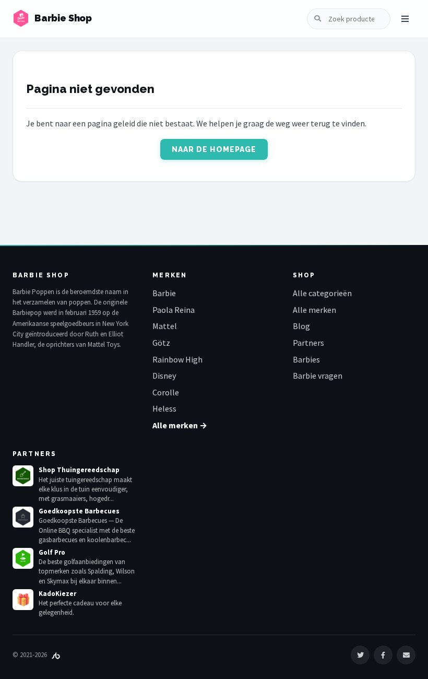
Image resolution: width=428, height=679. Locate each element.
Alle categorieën (322, 293)
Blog (301, 326)
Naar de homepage (214, 149)
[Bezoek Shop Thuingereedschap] (23, 475)
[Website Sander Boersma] (56, 654)
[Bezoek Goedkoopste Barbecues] (23, 517)
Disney (164, 375)
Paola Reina (173, 310)
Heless (164, 408)
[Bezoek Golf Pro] (23, 558)
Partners (308, 342)
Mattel (164, 326)
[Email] (406, 655)
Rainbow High (177, 359)
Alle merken (314, 310)
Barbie (164, 293)
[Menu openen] (405, 18)
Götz (161, 342)
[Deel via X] (360, 655)
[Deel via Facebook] (383, 655)
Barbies (306, 359)
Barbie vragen (317, 375)
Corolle (165, 392)
